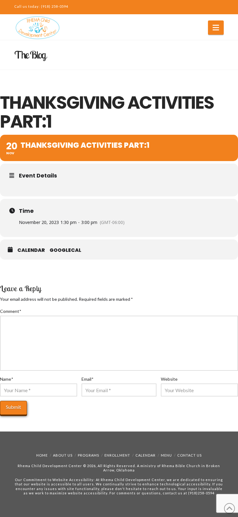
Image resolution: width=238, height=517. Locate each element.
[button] (216, 27)
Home (42, 455)
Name (6, 379)
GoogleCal (65, 250)
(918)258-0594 (201, 493)
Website (169, 379)
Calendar (31, 250)
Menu (166, 455)
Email (87, 379)
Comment (10, 311)
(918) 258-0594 (54, 6)
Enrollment (117, 455)
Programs (88, 455)
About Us (63, 455)
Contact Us (189, 455)
